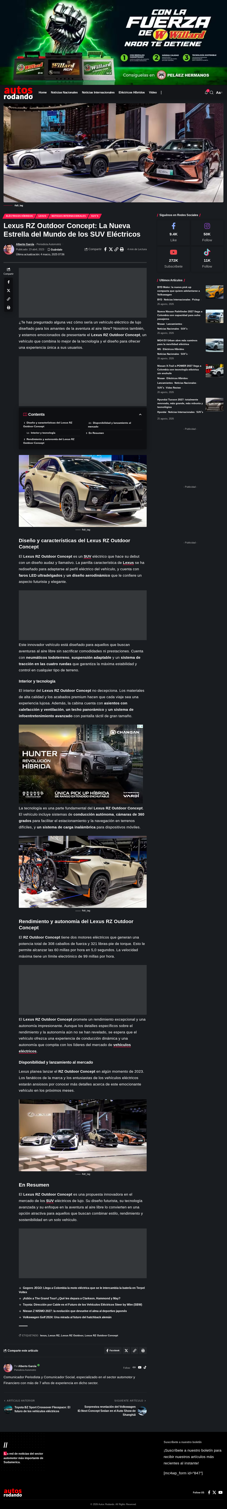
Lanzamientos (174, 324)
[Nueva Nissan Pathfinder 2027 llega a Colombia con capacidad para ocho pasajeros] (214, 316)
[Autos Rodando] (18, 92)
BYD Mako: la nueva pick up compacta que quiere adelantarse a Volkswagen (178, 291)
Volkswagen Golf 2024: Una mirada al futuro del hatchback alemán (67, 1317)
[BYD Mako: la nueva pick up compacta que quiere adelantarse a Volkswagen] (214, 292)
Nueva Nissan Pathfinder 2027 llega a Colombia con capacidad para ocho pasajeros (179, 315)
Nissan (161, 324)
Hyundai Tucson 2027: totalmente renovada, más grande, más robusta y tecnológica (180, 403)
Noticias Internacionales (69, 216)
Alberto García (25, 244)
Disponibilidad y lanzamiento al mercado (109, 424)
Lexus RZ (54, 1335)
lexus (43, 1335)
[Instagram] (207, 233)
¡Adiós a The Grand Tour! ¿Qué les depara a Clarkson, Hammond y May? (71, 1298)
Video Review (173, 387)
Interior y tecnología (43, 432)
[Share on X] (110, 249)
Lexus (42, 216)
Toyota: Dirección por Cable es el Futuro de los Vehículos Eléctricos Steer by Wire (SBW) (82, 1304)
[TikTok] (145, 1368)
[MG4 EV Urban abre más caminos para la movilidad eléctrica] (214, 345)
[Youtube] (173, 259)
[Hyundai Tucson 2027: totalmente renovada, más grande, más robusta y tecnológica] (214, 404)
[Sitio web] (134, 1368)
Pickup (196, 299)
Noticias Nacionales (168, 328)
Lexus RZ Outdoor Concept (101, 1335)
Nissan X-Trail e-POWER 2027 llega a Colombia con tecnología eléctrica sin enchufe (179, 369)
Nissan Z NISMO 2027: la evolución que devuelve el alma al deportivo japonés (75, 1311)
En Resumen (96, 433)
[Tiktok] (207, 259)
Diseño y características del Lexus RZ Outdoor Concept (47, 424)
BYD (159, 299)
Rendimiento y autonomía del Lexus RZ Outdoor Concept (48, 441)
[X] (214, 1492)
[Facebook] (173, 233)
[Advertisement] (83, 293)
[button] (161, 92)
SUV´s (94, 216)
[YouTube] (140, 1368)
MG (159, 349)
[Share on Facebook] (105, 249)
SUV (87, 556)
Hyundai (161, 412)
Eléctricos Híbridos (19, 216)
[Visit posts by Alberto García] (9, 249)
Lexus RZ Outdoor (72, 1335)
